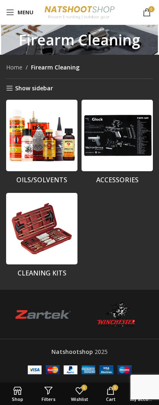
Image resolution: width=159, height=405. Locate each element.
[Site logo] (79, 12)
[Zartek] (43, 314)
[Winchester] (116, 314)
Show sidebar (34, 88)
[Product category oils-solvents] (41, 144)
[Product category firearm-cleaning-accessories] (117, 144)
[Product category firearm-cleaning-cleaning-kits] (41, 237)
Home (14, 67)
